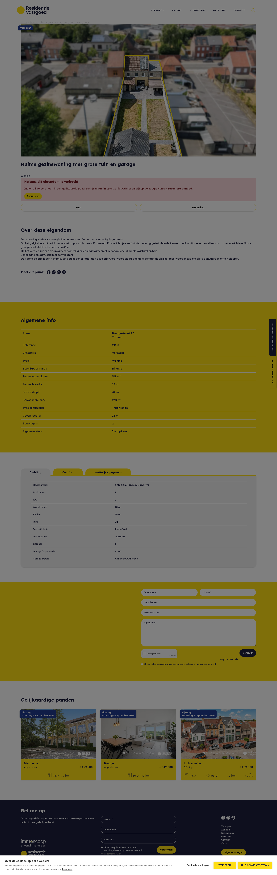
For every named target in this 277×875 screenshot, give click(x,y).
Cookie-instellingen (198, 865)
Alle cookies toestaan (255, 865)
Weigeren (224, 865)
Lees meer (67, 869)
